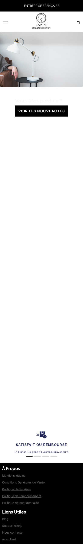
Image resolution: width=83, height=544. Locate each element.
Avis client (9, 539)
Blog (5, 519)
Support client (12, 525)
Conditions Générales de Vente (23, 482)
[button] (2, 6)
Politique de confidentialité (20, 503)
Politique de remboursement (21, 496)
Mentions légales (13, 475)
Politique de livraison (16, 489)
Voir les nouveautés (41, 111)
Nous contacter (13, 532)
